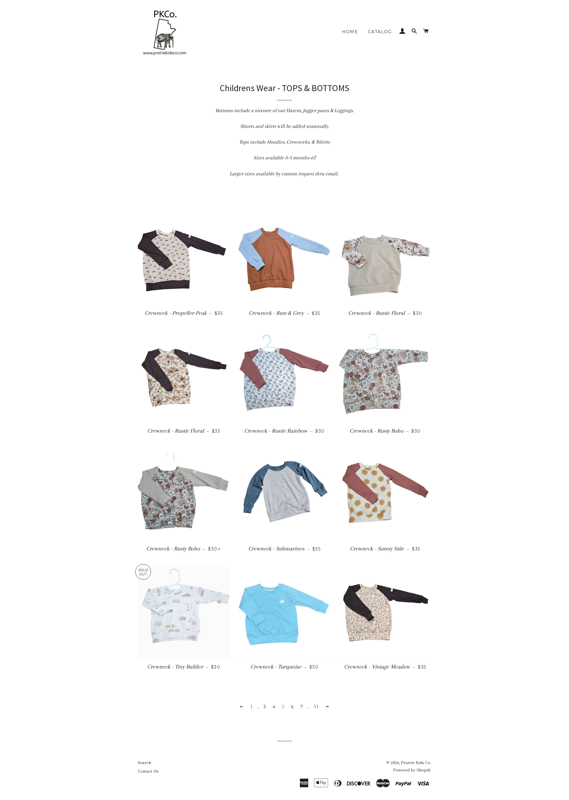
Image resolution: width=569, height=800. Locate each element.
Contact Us (148, 771)
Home (350, 31)
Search (144, 762)
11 (316, 706)
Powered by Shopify (412, 770)
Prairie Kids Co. (416, 762)
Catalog (380, 31)
